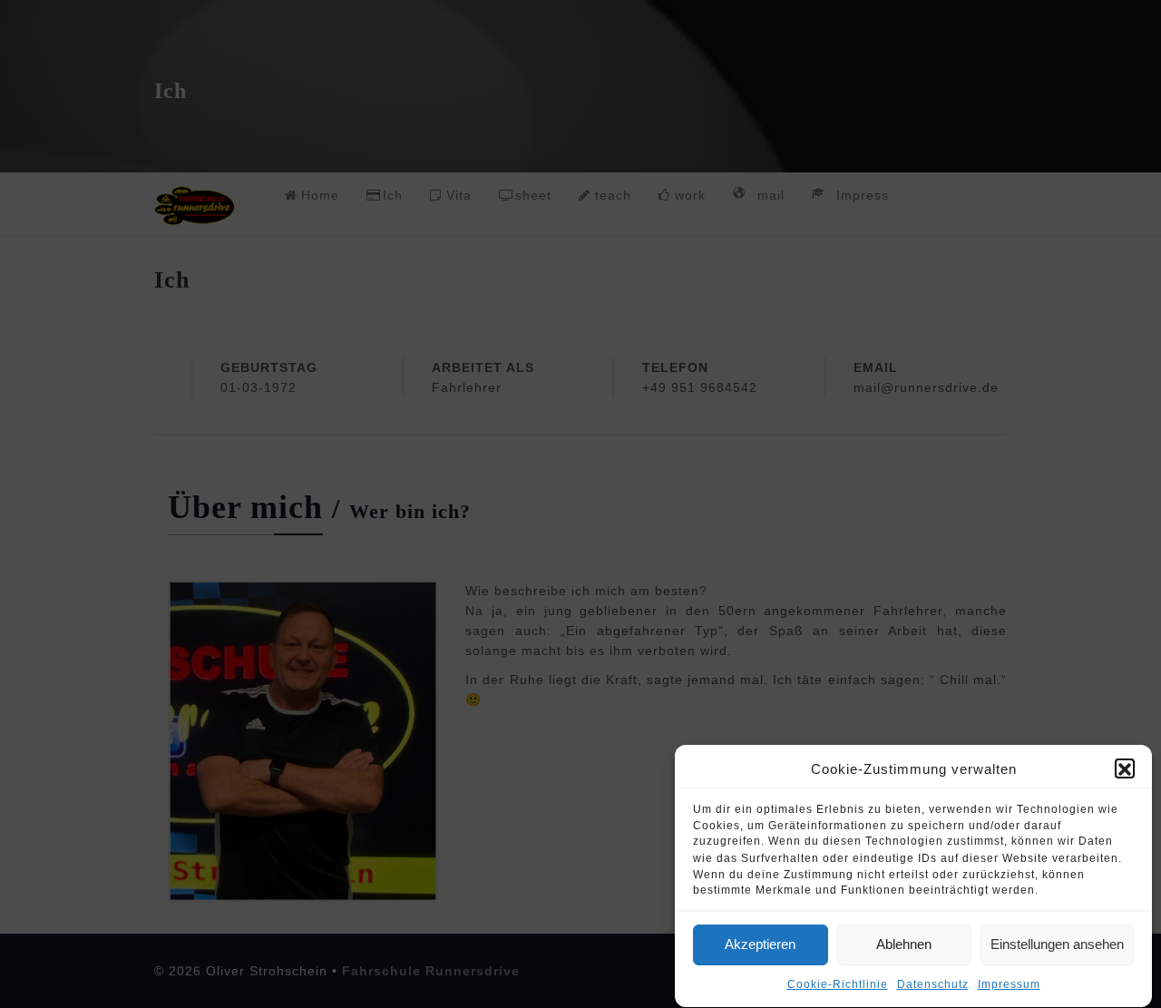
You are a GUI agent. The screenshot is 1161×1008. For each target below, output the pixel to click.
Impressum (1009, 985)
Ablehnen (904, 945)
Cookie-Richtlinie (837, 985)
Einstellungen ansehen (1057, 945)
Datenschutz (933, 985)
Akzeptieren (760, 945)
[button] (1125, 769)
